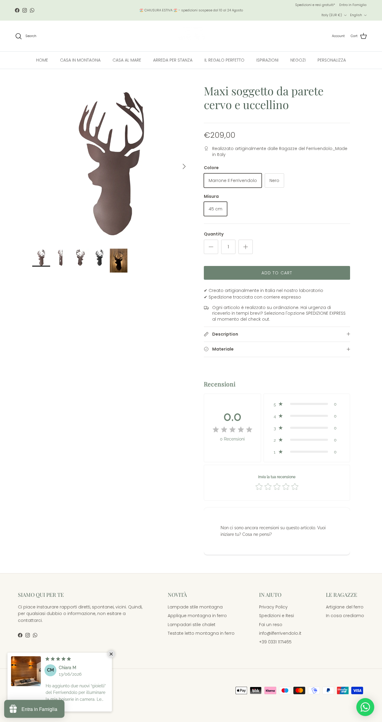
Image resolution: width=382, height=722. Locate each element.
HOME (42, 60)
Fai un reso (270, 625)
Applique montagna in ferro (197, 616)
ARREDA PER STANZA (172, 60)
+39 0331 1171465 (275, 642)
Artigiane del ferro (344, 607)
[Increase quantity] (245, 247)
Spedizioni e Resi (276, 616)
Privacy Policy (273, 607)
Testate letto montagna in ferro (201, 633)
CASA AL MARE (127, 60)
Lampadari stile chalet (191, 625)
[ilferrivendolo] (191, 36)
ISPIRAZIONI (267, 60)
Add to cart (276, 273)
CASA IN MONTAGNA (80, 60)
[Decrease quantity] (211, 247)
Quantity (214, 234)
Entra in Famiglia (352, 4)
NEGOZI (298, 60)
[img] (232, 429)
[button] (307, 404)
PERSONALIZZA (332, 60)
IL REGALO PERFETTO (224, 60)
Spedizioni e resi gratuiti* (315, 4)
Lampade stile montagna (195, 607)
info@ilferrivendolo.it (280, 633)
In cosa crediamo (345, 616)
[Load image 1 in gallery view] (111, 163)
